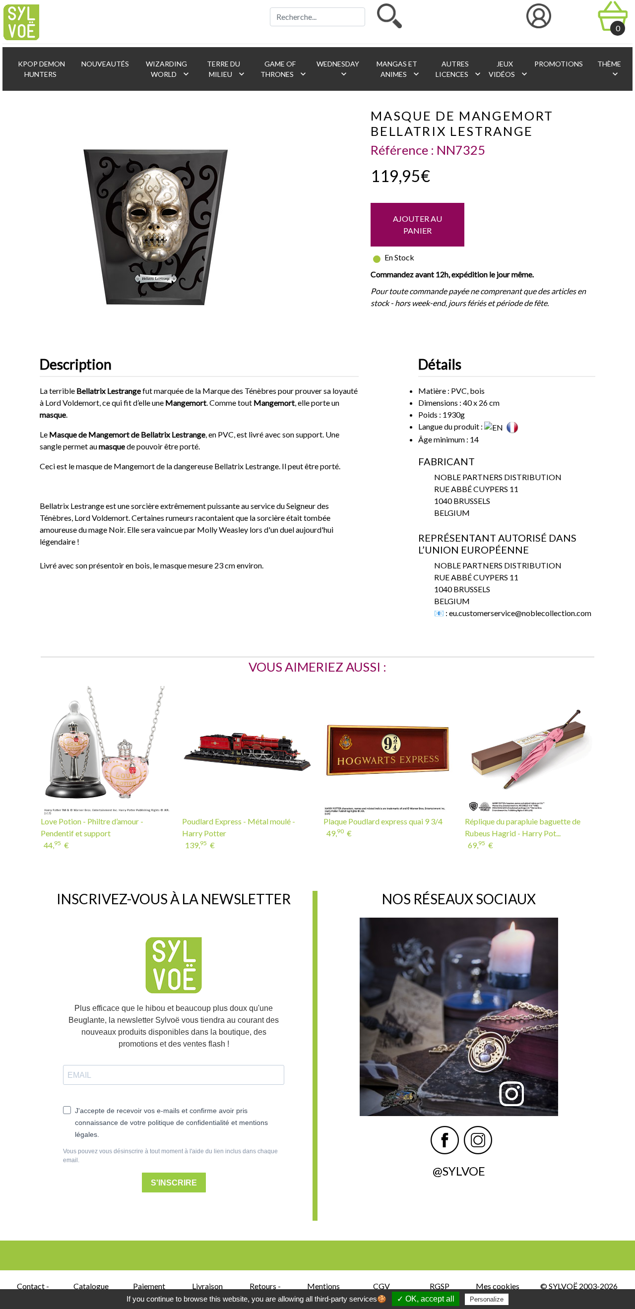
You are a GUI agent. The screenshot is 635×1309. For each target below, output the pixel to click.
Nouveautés (104, 64)
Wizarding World (167, 69)
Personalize (487, 1299)
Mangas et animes (398, 69)
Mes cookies (497, 1286)
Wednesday (337, 69)
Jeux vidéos (506, 69)
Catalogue (91, 1286)
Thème (608, 69)
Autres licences (458, 69)
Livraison (207, 1286)
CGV (381, 1286)
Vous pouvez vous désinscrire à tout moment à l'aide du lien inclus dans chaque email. (170, 1156)
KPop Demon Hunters (40, 69)
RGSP (439, 1286)
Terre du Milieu (226, 69)
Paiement (149, 1286)
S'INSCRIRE (174, 1183)
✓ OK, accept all (425, 1299)
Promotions (558, 64)
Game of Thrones (283, 69)
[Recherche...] (389, 15)
